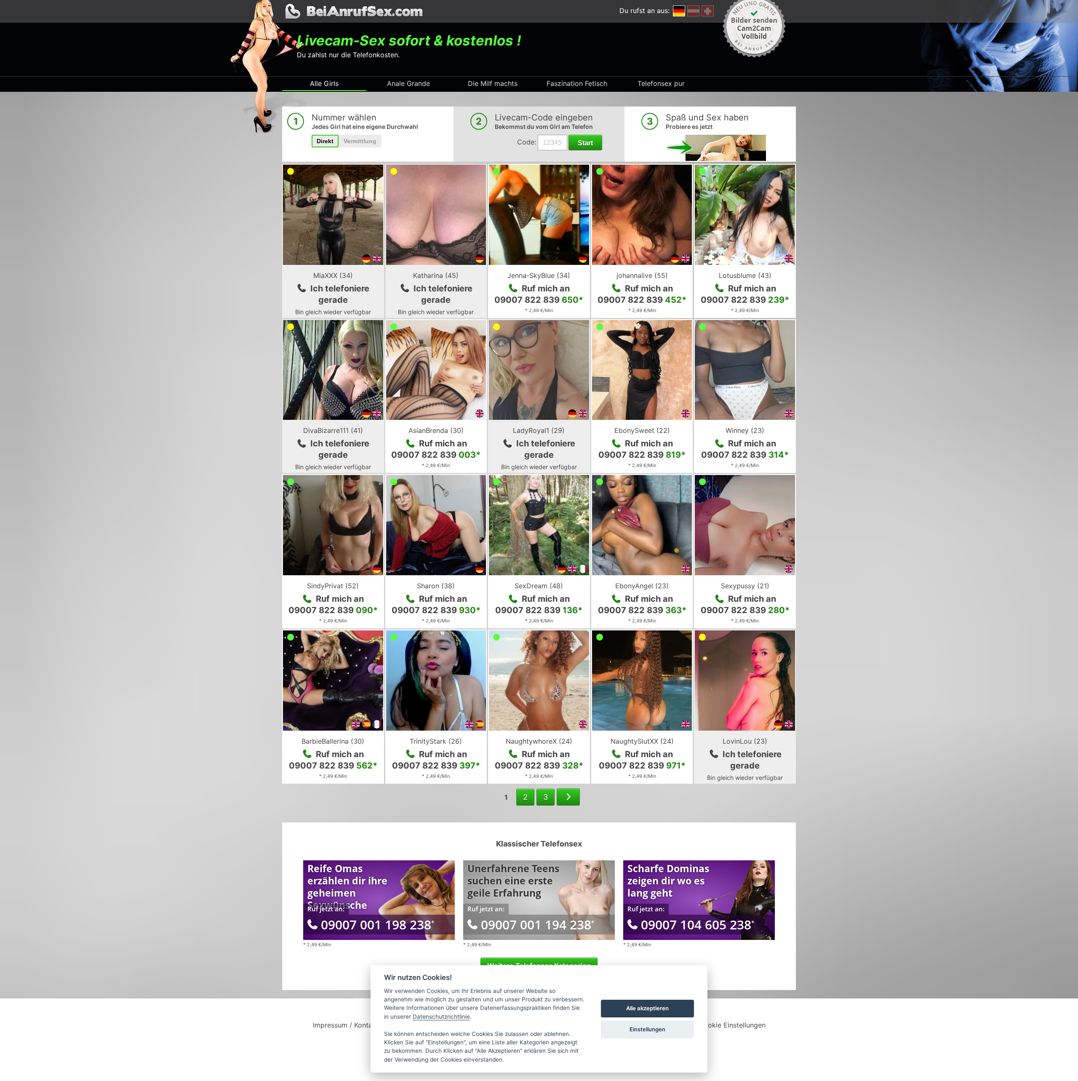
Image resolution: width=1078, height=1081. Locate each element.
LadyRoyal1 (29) (539, 430)
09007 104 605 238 (697, 924)
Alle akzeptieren (647, 1008)
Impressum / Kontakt (346, 1025)
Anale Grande (408, 83)
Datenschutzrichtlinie (441, 1016)
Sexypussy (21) (745, 586)
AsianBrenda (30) (436, 430)
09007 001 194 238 (537, 924)
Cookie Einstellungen (732, 1025)
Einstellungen (647, 1029)
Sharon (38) (436, 586)
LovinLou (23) (745, 741)
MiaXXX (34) (333, 275)
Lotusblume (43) (745, 275)
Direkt (325, 141)
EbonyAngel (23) (642, 586)
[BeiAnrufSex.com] (539, 11)
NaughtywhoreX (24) (539, 741)
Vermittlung (360, 141)
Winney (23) (745, 430)
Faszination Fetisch (577, 83)
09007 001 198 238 (377, 924)
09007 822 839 (538, 300)
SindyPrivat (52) (333, 586)
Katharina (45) (436, 275)
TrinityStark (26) (436, 741)
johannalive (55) (642, 275)
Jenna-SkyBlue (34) (538, 275)
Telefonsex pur (661, 83)
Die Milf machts (493, 83)
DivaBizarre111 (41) (333, 430)
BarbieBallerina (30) (333, 741)
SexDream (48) (539, 586)
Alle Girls (324, 83)
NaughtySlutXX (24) (642, 741)
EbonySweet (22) (642, 430)
